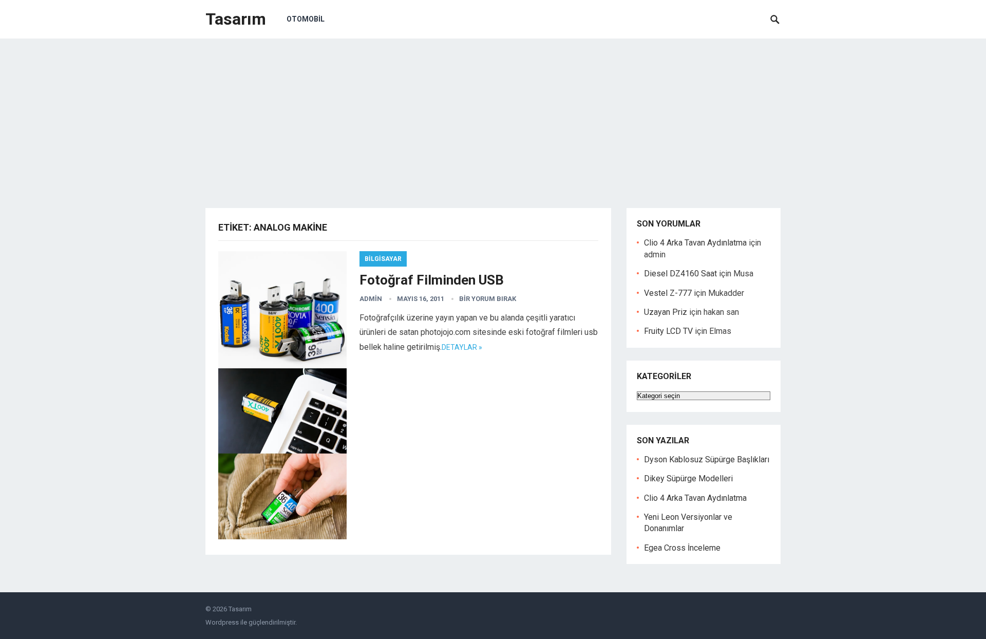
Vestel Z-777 (668, 293)
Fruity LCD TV (668, 331)
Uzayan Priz (665, 312)
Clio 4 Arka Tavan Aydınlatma (695, 243)
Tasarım (235, 19)
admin (370, 299)
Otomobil (306, 19)
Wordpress (222, 622)
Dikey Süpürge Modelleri (688, 478)
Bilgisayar (383, 258)
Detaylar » (462, 347)
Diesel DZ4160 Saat (680, 273)
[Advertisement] (493, 115)
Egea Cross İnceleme (682, 548)
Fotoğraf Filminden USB (431, 280)
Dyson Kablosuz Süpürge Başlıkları (706, 459)
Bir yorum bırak (487, 299)
